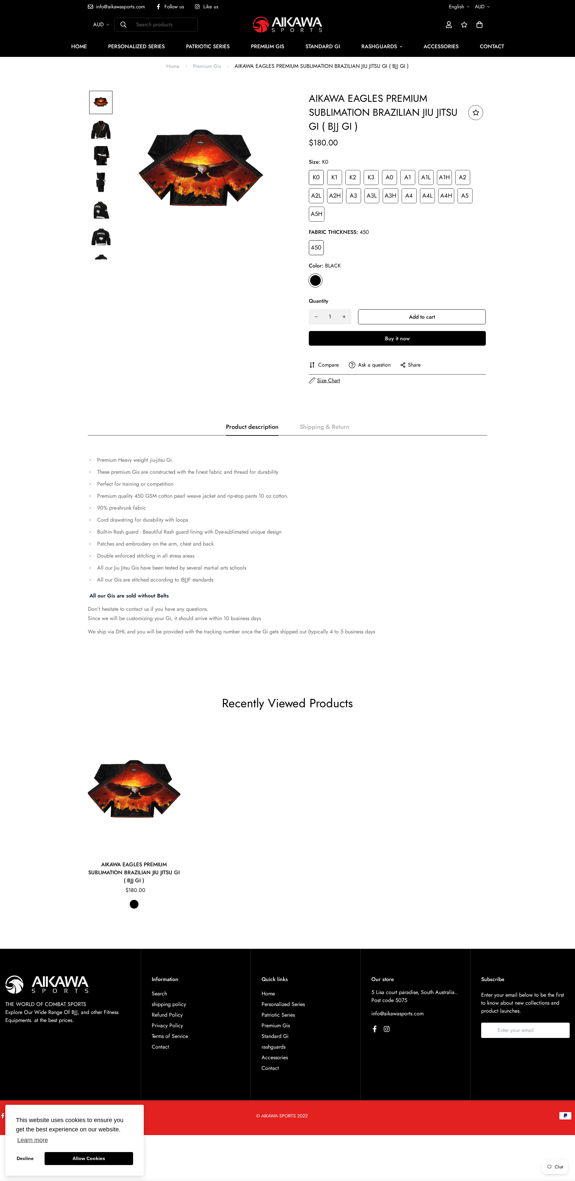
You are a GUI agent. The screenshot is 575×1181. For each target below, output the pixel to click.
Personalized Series (136, 46)
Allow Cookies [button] (89, 1158)
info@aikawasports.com (397, 1013)
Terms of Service (170, 1036)
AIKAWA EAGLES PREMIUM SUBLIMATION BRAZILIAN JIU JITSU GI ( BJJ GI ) (134, 872)
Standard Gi (322, 46)
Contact (492, 46)
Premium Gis (267, 46)
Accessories (441, 46)
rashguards (379, 46)
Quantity (318, 301)
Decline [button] (25, 1158)
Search (159, 993)
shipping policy (169, 1004)
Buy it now (397, 338)
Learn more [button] (32, 1140)
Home (79, 46)
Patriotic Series (208, 46)
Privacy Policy (167, 1025)
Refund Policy (167, 1015)
